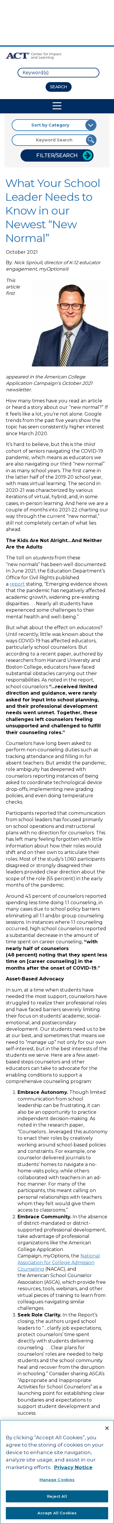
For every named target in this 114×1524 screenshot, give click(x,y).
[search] (58, 72)
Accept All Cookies (57, 1513)
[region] (57, 1472)
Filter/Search (57, 155)
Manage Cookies (57, 1479)
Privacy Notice (73, 1467)
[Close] (107, 1428)
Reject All (57, 1496)
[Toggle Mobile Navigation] (57, 105)
